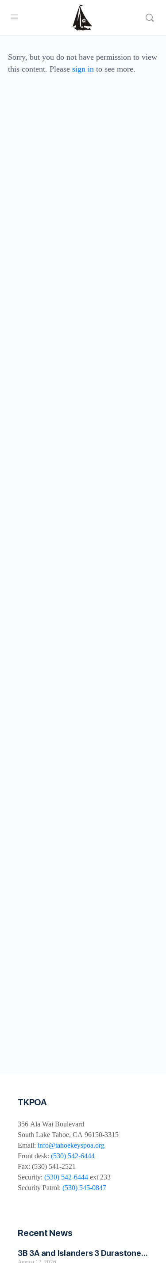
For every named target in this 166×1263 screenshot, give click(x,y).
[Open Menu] (14, 17)
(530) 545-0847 (84, 1187)
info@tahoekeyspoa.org (71, 1145)
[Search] (149, 17)
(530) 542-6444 (73, 1156)
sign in (83, 69)
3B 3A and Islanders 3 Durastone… (82, 1253)
